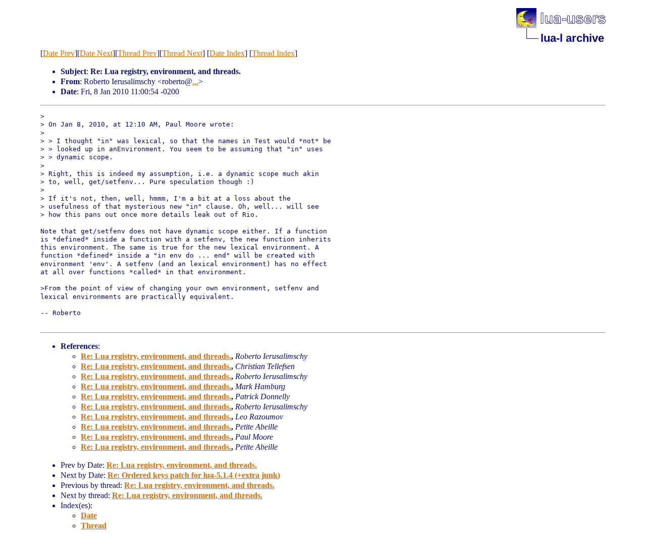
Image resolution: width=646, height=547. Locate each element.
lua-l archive (572, 38)
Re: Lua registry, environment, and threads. (156, 356)
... (195, 81)
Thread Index (273, 53)
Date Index (227, 53)
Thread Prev (137, 53)
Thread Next (182, 53)
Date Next (96, 53)
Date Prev (59, 53)
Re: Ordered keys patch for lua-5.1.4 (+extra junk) (193, 475)
